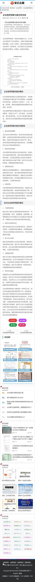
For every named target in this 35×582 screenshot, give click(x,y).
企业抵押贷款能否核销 (26, 332)
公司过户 (17, 545)
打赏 (13, 320)
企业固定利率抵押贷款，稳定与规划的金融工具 (15, 332)
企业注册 (7, 522)
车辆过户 (7, 549)
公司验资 (17, 529)
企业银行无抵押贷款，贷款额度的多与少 (19, 407)
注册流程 (28, 541)
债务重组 (17, 526)
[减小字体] (22, 18)
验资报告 (28, 545)
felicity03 (6, 18)
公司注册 (28, 529)
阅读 (13, 325)
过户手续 (28, 549)
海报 (23, 320)
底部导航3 (21, 562)
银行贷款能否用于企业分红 (15, 397)
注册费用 (7, 541)
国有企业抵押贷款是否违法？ (26, 510)
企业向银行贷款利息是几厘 (15, 393)
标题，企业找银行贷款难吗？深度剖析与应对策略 (16, 495)
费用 (7, 529)
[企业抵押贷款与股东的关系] (17, 68)
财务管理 (17, 549)
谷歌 (28, 533)
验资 (7, 533)
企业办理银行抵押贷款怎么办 (16, 417)
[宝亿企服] (17, 3)
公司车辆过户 (28, 537)
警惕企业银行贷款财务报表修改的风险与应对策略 (20, 402)
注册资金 (17, 522)
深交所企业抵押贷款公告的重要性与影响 (19, 412)
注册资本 (17, 541)
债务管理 (7, 526)
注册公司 (17, 533)
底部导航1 (6, 562)
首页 (13, 8)
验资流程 (7, 553)
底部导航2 (13, 562)
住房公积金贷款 (7, 537)
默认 (25, 18)
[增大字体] (27, 18)
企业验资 (18, 8)
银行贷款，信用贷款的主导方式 (11, 510)
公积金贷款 (28, 526)
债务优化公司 (17, 537)
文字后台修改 (23, 571)
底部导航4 (28, 562)
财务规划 (7, 545)
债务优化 (28, 522)
